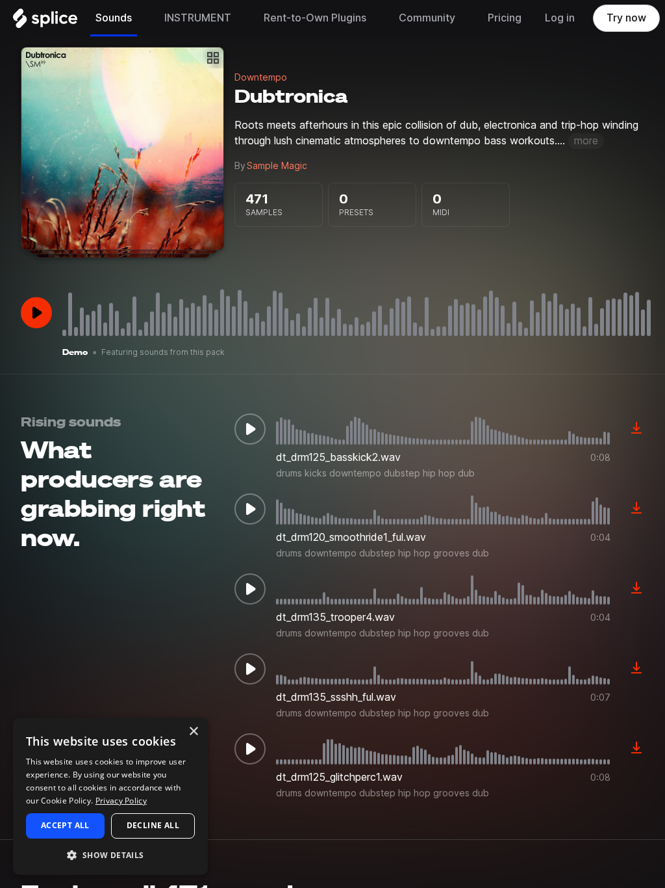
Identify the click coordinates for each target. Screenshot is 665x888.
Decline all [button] (153, 825)
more (586, 141)
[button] (110, 854)
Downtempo (260, 77)
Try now (626, 18)
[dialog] (110, 796)
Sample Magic (277, 166)
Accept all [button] (65, 825)
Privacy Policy (121, 800)
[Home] (45, 21)
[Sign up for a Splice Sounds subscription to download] (636, 429)
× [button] (193, 732)
